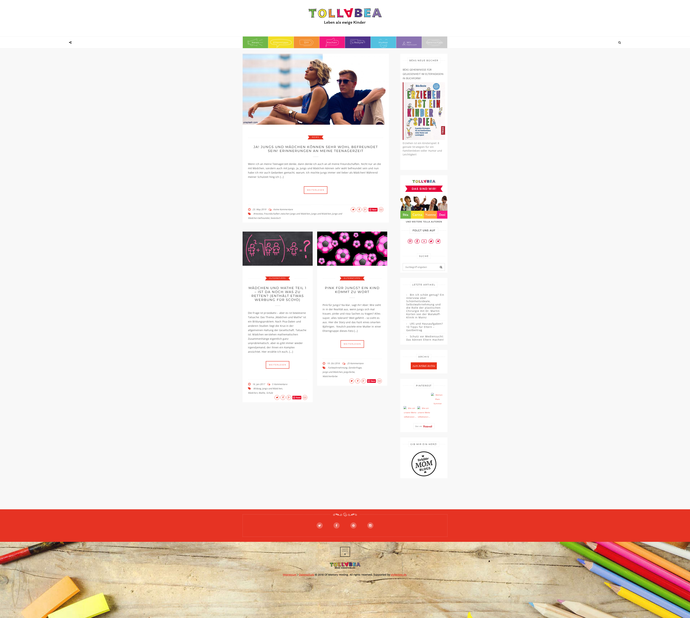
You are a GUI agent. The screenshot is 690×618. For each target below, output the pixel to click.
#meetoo (258, 213)
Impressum (290, 574)
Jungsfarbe (349, 371)
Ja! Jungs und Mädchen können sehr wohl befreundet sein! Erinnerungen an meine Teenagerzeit (316, 149)
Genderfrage (355, 367)
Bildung (257, 388)
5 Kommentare (279, 384)
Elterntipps (280, 42)
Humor (383, 42)
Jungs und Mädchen (321, 213)
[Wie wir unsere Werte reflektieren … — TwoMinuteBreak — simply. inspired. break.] (410, 412)
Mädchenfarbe (330, 376)
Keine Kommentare (283, 209)
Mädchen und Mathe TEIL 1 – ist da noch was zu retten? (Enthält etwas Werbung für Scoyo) (278, 294)
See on (419, 426)
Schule (269, 392)
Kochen (332, 42)
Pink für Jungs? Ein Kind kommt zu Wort (352, 290)
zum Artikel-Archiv (424, 366)
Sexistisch (275, 218)
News (255, 42)
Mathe (262, 392)
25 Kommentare (355, 363)
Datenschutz (434, 42)
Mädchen (252, 392)
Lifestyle (357, 42)
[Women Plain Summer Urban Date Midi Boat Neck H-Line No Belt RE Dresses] (437, 399)
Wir (409, 42)
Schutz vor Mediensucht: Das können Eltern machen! (425, 338)
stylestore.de (398, 574)
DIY (306, 42)
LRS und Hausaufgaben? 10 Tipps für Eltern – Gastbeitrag (424, 327)
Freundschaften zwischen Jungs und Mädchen (287, 213)
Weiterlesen (315, 190)
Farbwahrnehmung (337, 367)
